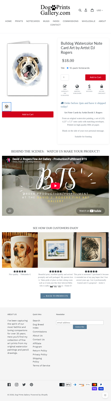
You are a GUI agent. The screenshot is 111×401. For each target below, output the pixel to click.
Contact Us (39, 339)
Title (63, 68)
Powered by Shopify (39, 395)
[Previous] (7, 260)
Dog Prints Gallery (22, 395)
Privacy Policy (40, 354)
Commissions (40, 331)
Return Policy (40, 350)
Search (36, 320)
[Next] (103, 260)
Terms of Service (41, 365)
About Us (38, 335)
